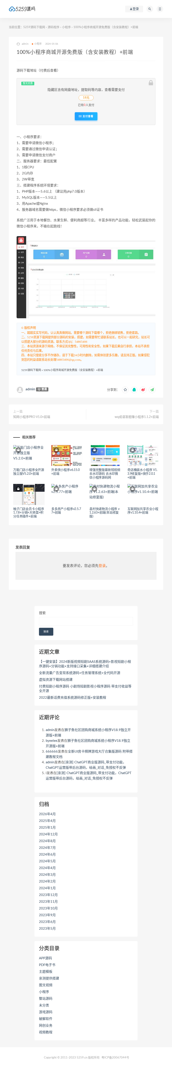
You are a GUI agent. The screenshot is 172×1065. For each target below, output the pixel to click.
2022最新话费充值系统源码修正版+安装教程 (72, 697)
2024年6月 (47, 854)
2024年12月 (48, 834)
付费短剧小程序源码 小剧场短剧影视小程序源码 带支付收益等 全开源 (85, 689)
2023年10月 (48, 908)
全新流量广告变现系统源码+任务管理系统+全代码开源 (79, 673)
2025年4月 (47, 821)
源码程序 (53, 27)
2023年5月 (47, 928)
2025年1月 (47, 827)
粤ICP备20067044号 (115, 1057)
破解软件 (45, 1019)
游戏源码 (45, 1012)
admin (30, 389)
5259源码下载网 (34, 27)
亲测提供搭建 (49, 978)
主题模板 (45, 971)
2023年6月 (47, 922)
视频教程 (45, 1032)
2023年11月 (48, 901)
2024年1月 (47, 888)
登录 (102, 566)
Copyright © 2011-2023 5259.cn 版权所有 (72, 1057)
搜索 (42, 613)
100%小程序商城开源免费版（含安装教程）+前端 (73, 370)
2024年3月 (47, 874)
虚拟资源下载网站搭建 (56, 679)
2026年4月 (47, 814)
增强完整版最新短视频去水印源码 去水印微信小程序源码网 (104, 473)
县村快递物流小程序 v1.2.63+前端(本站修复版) (104, 512)
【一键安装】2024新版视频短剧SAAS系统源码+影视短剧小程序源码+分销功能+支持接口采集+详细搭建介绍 (85, 664)
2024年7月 (47, 848)
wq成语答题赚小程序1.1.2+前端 (137, 417)
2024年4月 (47, 868)
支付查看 (87, 116)
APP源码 (45, 958)
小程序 (66, 27)
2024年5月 (47, 861)
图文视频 (45, 985)
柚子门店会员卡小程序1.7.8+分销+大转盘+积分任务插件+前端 (28, 512)
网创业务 (45, 1025)
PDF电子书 (47, 965)
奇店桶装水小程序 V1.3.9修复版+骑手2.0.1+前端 (142, 473)
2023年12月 (48, 895)
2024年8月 (47, 841)
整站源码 (45, 998)
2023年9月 (47, 915)
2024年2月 (47, 881)
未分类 (44, 1005)
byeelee (51, 740)
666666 (52, 751)
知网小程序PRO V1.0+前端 (31, 417)
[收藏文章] (125, 389)
